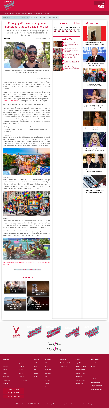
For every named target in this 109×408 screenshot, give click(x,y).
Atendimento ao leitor (14, 396)
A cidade (5, 363)
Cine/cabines (6, 380)
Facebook (93, 363)
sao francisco (32, 269)
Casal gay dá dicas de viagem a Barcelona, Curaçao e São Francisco (44, 17)
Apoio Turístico (23, 380)
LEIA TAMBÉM (27, 277)
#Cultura (47, 366)
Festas (36, 373)
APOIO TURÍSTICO (45, 13)
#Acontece (48, 373)
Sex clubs (21, 376)
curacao (25, 269)
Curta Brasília (63, 366)
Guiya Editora (79, 363)
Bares (5, 369)
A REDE (78, 359)
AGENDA (70, 23)
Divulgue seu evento (14, 392)
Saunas (21, 373)
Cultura (36, 366)
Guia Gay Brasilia (80, 369)
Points (21, 369)
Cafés (5, 373)
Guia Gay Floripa (80, 380)
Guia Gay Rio (79, 383)
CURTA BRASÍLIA (28, 13)
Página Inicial (6, 17)
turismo (39, 269)
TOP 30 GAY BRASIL (20, 13)
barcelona (19, 269)
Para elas (21, 366)
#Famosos (48, 387)
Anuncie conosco (14, 389)
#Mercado (25, 17)
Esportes (5, 383)
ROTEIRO (6, 359)
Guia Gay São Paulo (81, 366)
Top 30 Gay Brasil (65, 363)
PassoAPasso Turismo (11, 101)
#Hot (46, 376)
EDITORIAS (48, 359)
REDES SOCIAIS (95, 359)
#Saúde (47, 383)
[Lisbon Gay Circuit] (54, 344)
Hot (35, 369)
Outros (36, 376)
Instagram (93, 366)
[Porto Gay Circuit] (54, 349)
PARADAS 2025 (37, 13)
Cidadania (6, 376)
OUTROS (93, 378)
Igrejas (21, 363)
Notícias (16, 17)
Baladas (5, 366)
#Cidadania (48, 369)
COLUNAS (63, 359)
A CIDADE (6, 13)
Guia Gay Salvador (81, 373)
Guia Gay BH (79, 376)
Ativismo (36, 363)
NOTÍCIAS (12, 13)
